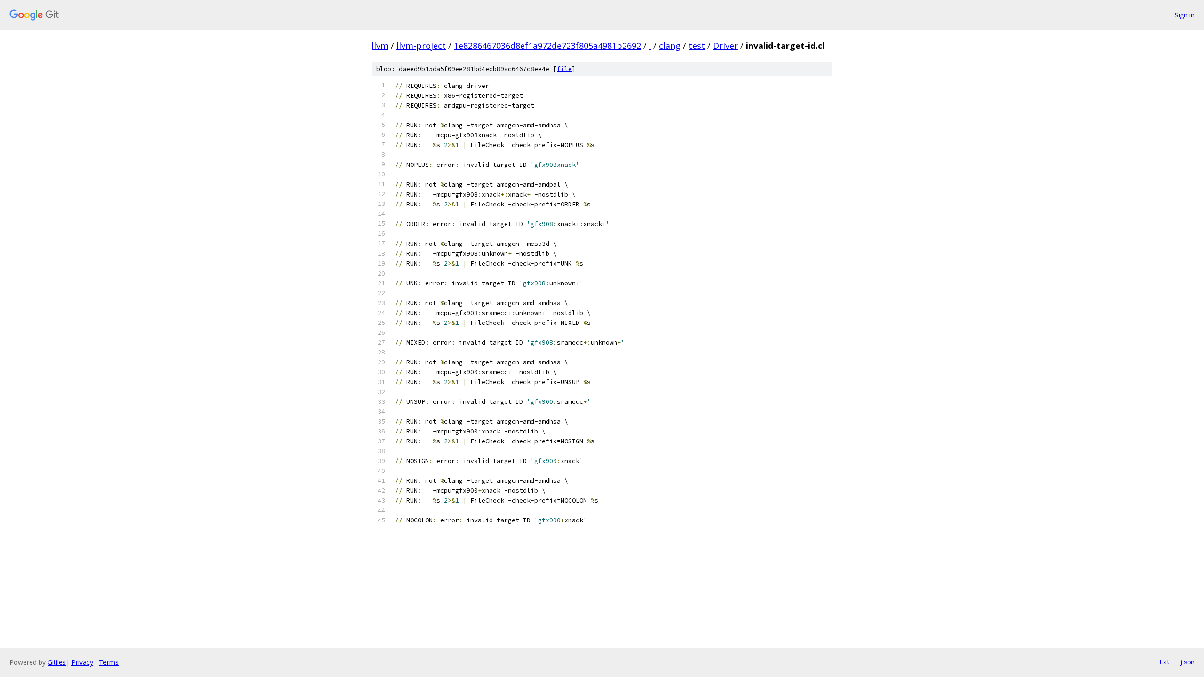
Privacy (82, 662)
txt (1164, 662)
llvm (380, 45)
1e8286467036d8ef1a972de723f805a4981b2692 (547, 45)
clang (670, 45)
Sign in (1185, 14)
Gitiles (57, 662)
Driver (725, 45)
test (697, 45)
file (564, 69)
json (1187, 662)
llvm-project (421, 45)
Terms (109, 662)
